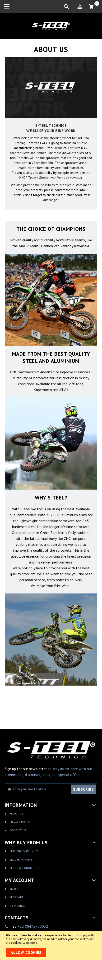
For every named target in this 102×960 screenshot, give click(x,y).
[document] (51, 945)
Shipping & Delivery (23, 851)
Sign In (14, 888)
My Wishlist (18, 905)
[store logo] (51, 26)
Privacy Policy (20, 821)
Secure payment (20, 859)
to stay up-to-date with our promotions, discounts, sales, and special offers (48, 771)
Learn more (30, 943)
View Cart (16, 897)
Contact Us (17, 830)
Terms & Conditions (24, 868)
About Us (16, 813)
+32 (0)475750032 (33, 926)
